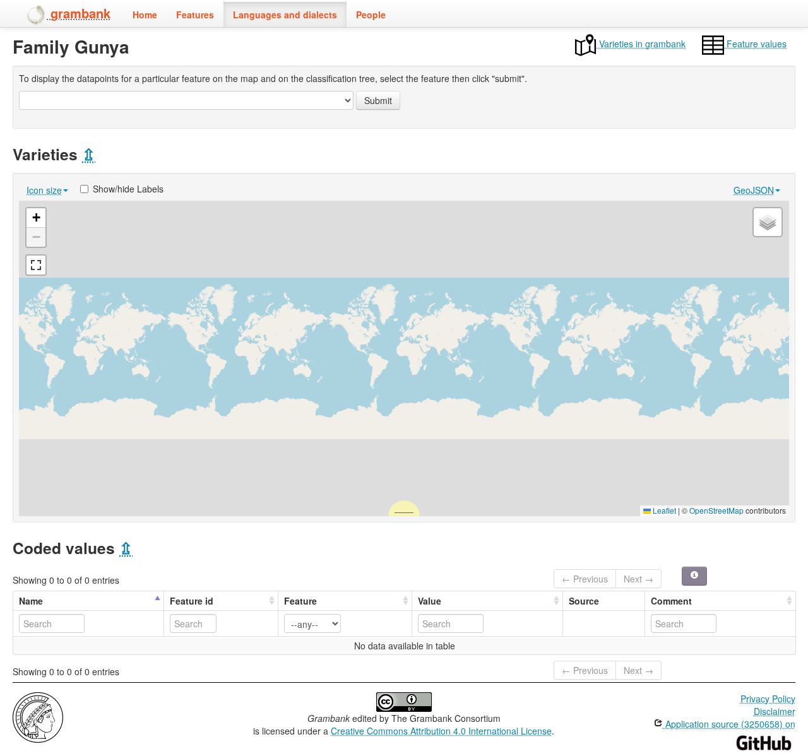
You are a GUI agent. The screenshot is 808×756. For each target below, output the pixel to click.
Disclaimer (774, 711)
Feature (300, 600)
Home (145, 14)
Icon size (44, 190)
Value (429, 600)
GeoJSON (754, 190)
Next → (638, 578)
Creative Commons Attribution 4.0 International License (441, 730)
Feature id (191, 600)
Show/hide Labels (128, 188)
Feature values (755, 43)
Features (195, 14)
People (371, 14)
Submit (378, 100)
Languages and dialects (285, 14)
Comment (671, 600)
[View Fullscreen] (36, 265)
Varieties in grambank (641, 43)
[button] (36, 218)
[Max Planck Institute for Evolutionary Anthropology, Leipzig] (38, 716)
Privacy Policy (767, 698)
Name (31, 600)
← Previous (585, 578)
